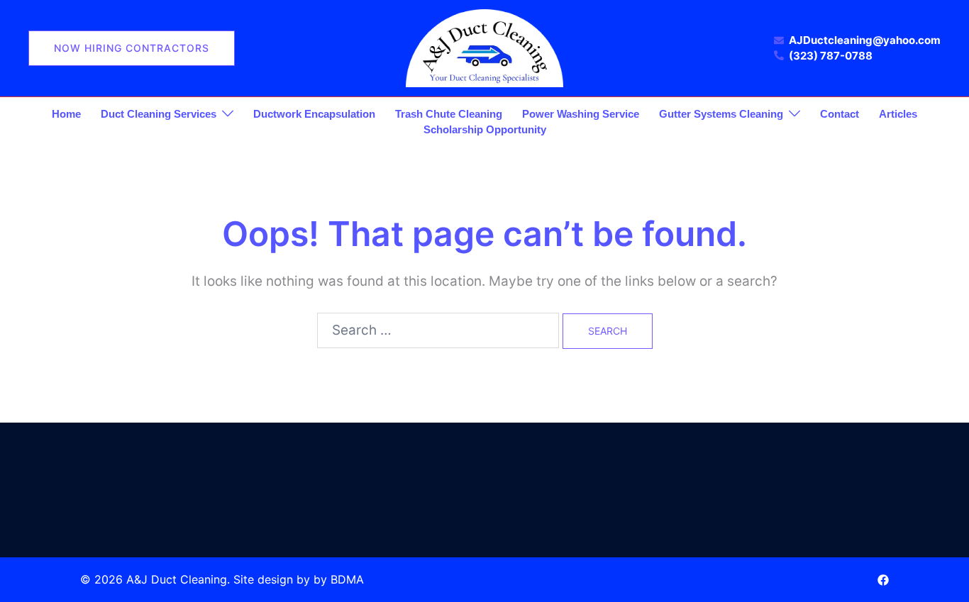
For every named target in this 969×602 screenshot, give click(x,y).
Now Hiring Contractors (131, 48)
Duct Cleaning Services (158, 114)
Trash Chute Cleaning (448, 114)
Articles (898, 114)
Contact (839, 114)
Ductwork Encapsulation (314, 114)
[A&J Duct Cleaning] (484, 47)
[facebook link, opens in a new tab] (883, 579)
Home (66, 114)
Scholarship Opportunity (484, 129)
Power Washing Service (580, 114)
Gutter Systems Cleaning (721, 114)
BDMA (347, 579)
